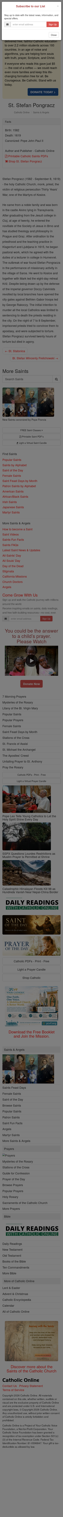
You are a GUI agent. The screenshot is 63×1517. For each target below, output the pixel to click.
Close (54, 35)
